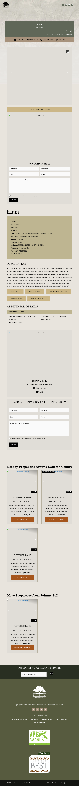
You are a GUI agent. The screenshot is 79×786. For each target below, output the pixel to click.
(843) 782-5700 (21, 705)
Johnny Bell (25, 248)
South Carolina (39, 722)
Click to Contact (21, 254)
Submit (13, 199)
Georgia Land (47, 719)
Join (51, 673)
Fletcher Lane (22, 555)
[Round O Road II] (22, 481)
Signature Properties (19, 719)
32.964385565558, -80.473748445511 (31, 245)
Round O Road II (22, 497)
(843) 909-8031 (21, 251)
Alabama (34, 719)
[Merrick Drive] (57, 481)
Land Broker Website (50, 783)
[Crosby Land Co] (6, 5)
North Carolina (62, 719)
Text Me (41, 392)
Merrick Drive (56, 497)
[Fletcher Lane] (22, 539)
